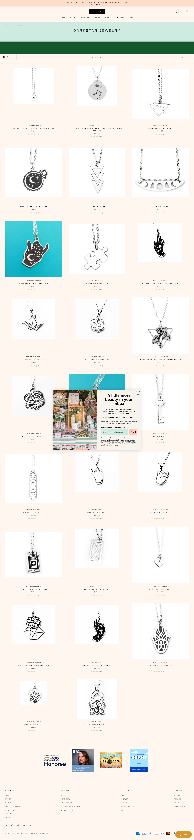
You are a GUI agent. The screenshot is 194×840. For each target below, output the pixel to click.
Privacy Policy (106, 445)
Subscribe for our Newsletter (113, 427)
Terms (116, 445)
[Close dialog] (138, 393)
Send (133, 432)
